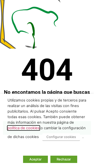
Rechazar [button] (64, 159)
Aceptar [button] (35, 159)
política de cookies (24, 128)
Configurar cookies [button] (61, 137)
